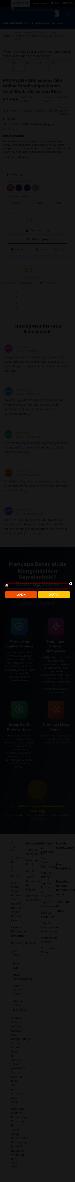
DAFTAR (54, 594)
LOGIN (21, 594)
